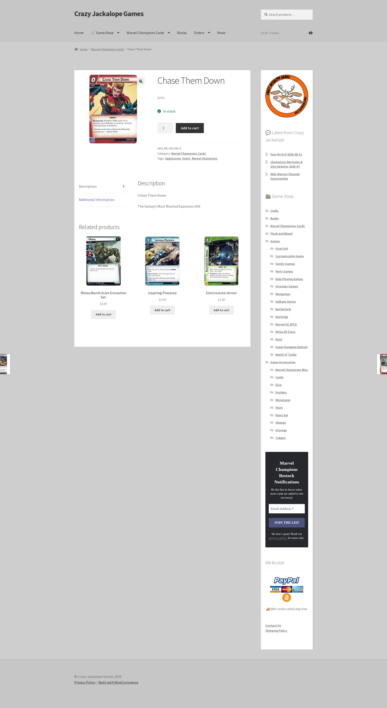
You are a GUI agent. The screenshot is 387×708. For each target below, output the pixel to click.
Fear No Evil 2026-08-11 (286, 154)
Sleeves (280, 423)
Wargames (282, 294)
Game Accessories (283, 362)
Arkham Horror (285, 302)
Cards (279, 377)
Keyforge (281, 317)
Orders (199, 32)
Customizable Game (289, 256)
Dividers (281, 392)
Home (79, 32)
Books (182, 32)
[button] (140, 81)
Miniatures (282, 400)
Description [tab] (88, 186)
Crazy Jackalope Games (109, 13)
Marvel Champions (204, 158)
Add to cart (190, 128)
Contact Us (273, 625)
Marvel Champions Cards (145, 32)
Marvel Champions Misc (291, 370)
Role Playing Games (289, 279)
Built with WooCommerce (118, 682)
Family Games (285, 264)
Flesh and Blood (281, 234)
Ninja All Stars (285, 332)
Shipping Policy (276, 631)
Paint (279, 408)
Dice (278, 385)
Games (275, 241)
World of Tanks (286, 355)
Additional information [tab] (96, 199)
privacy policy (278, 538)
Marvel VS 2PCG (286, 324)
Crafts (274, 211)
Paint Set (281, 415)
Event (186, 158)
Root (278, 339)
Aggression (173, 158)
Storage (281, 430)
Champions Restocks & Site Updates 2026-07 (286, 164)
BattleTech (283, 309)
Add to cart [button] (103, 314)
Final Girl (281, 249)
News (221, 32)
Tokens (280, 438)
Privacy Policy (84, 682)
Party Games (284, 271)
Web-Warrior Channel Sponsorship (285, 176)
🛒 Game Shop (102, 32)
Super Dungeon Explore (291, 347)
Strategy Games (286, 286)
